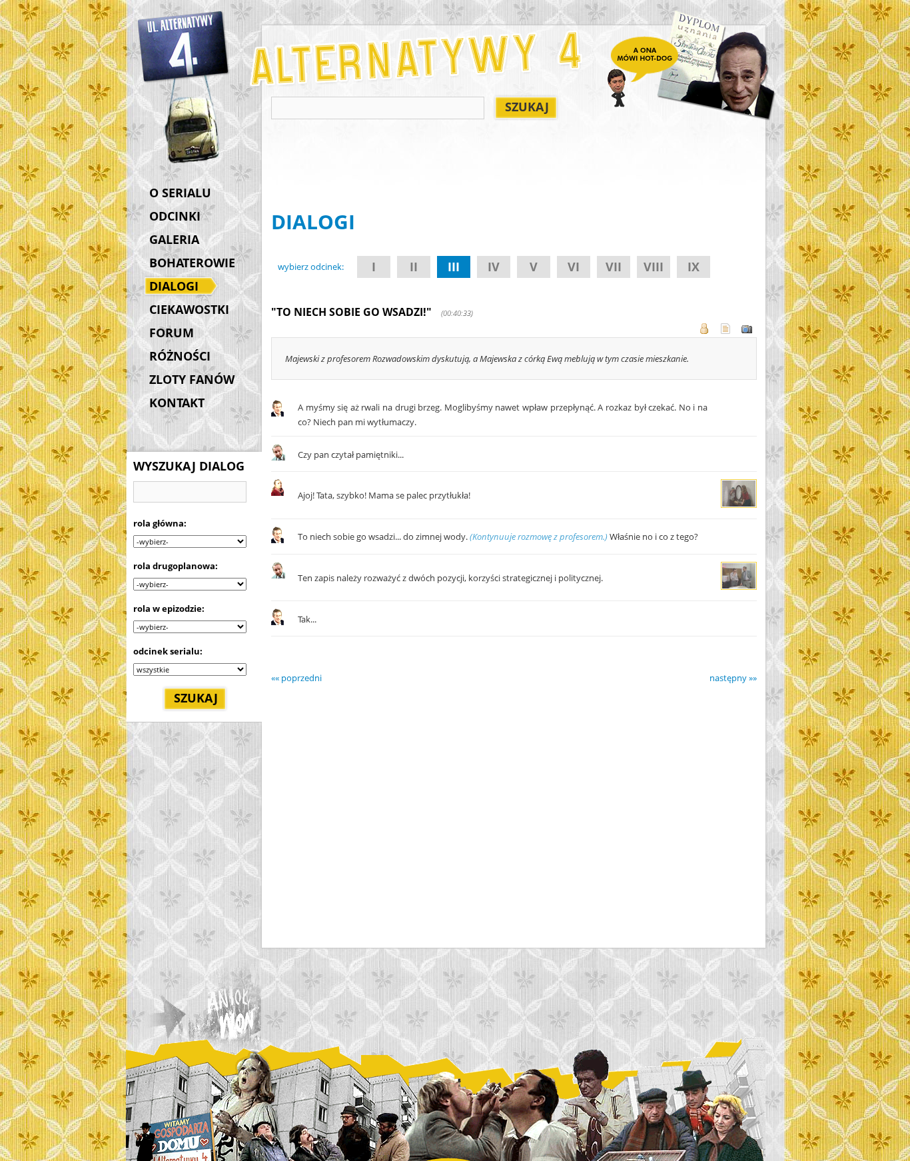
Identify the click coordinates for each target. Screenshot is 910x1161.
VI (574, 267)
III (454, 267)
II (414, 267)
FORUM (171, 333)
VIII (654, 267)
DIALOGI (174, 286)
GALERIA (174, 239)
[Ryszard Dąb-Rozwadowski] (278, 457)
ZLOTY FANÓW (191, 379)
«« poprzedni (296, 678)
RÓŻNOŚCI (180, 356)
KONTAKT (177, 403)
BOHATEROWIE (192, 263)
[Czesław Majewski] (277, 413)
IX (693, 267)
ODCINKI (175, 216)
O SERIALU (180, 193)
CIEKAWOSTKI (189, 309)
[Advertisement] (513, 167)
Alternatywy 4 (184, 46)
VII (614, 267)
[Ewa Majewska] (277, 493)
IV (494, 267)
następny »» (733, 678)
